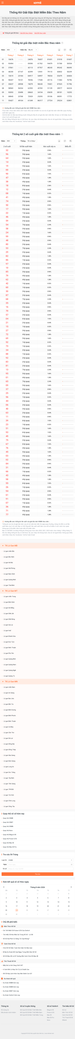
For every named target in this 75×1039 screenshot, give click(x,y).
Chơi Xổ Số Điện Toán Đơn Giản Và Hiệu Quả (17, 948)
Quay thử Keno (8, 830)
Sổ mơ (64, 1010)
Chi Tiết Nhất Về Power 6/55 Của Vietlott (16, 930)
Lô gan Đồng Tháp (10, 750)
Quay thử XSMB (8, 818)
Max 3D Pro (50, 1017)
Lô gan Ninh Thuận (10, 647)
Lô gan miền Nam (9, 687)
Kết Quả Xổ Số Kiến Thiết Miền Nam (31, 1012)
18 (27, 906)
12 (37, 902)
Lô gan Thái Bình (9, 585)
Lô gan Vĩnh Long (9, 801)
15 (69, 902)
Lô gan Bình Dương (10, 710)
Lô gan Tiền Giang (9, 784)
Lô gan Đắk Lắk (9, 613)
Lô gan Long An (9, 767)
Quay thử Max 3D (8, 843)
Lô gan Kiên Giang (9, 761)
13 (48, 902)
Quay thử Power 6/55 (10, 839)
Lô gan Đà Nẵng (9, 608)
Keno (48, 1020)
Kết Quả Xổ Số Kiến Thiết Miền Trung (31, 1015)
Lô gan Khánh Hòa (10, 636)
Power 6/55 (50, 1012)
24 (16, 910)
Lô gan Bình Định (9, 602)
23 (6, 910)
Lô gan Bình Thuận (10, 721)
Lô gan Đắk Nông (9, 619)
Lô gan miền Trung (10, 596)
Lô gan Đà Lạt (8, 738)
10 (16, 902)
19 (37, 906)
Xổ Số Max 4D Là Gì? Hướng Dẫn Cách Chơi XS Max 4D (20, 956)
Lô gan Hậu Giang (9, 755)
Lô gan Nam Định (9, 574)
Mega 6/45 (50, 1010)
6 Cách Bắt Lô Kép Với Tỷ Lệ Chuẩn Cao (16, 969)
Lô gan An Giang (9, 693)
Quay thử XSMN (8, 826)
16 (6, 906)
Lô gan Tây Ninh (9, 778)
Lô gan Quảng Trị (9, 676)
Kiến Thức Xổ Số (9, 926)
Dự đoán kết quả (10, 979)
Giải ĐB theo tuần (40, 33)
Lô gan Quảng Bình (10, 659)
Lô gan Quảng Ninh (10, 580)
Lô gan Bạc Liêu (9, 698)
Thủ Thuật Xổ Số (10, 961)
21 (58, 906)
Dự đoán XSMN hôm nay (11, 987)
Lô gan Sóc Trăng (9, 772)
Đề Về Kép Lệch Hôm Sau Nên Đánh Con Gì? (17, 973)
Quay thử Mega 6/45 (9, 835)
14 (58, 902)
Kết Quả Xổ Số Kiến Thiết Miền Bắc (31, 1010)
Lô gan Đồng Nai (9, 744)
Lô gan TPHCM (8, 789)
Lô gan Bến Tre (8, 704)
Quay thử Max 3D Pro (10, 847)
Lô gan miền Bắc (9, 551)
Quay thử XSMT (8, 822)
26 (6, 894)
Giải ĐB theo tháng (26, 33)
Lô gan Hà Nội (8, 562)
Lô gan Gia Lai (8, 625)
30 (48, 894)
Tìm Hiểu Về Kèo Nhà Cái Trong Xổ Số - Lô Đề (18, 934)
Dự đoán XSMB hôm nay (11, 983)
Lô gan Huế (7, 630)
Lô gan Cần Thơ (9, 732)
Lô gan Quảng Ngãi (10, 670)
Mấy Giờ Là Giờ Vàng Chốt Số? (13, 965)
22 (69, 906)
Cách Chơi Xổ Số (10, 944)
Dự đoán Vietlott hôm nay (11, 995)
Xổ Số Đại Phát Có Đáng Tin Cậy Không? (16, 939)
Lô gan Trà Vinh (9, 795)
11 (27, 902)
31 (58, 894)
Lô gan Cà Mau (8, 727)
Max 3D (49, 1015)
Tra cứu (37, 874)
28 (27, 894)
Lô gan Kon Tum (9, 642)
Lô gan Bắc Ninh (9, 557)
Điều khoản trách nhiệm (8, 1012)
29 (37, 894)
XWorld (64, 1020)
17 (16, 906)
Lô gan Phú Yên (9, 653)
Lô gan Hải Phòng (9, 568)
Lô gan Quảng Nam (10, 665)
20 (48, 906)
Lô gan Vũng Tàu (9, 806)
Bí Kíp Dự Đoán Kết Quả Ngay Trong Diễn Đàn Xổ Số (19, 952)
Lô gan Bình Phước (10, 715)
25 (27, 910)
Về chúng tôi (5, 1010)
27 (16, 894)
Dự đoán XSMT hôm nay (11, 991)
